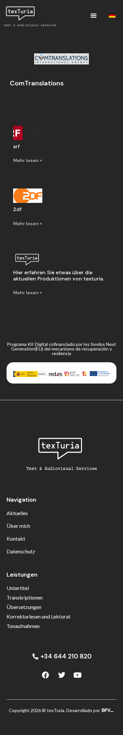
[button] (93, 15)
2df (17, 209)
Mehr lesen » (27, 160)
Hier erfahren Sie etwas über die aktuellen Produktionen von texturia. (58, 275)
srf (16, 146)
